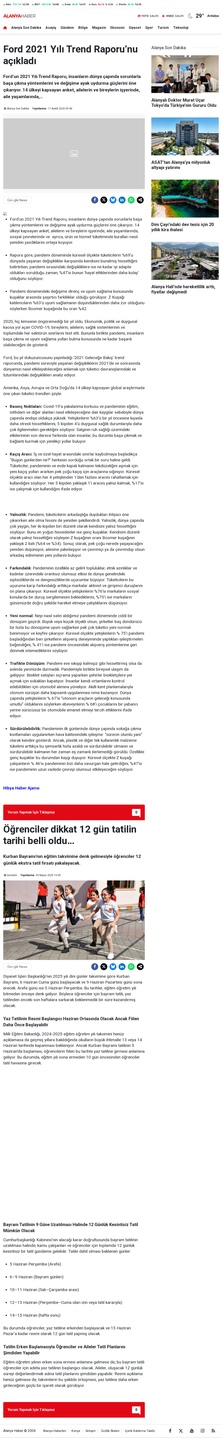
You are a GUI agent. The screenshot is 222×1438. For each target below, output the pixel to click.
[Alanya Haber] (19, 16)
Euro (94, 4)
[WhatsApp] (131, 200)
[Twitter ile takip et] (180, 1431)
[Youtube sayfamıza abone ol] (191, 1431)
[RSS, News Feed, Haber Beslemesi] (213, 1431)
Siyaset (135, 28)
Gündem (67, 28)
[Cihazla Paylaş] (140, 200)
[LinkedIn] (122, 200)
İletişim (91, 1431)
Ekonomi (117, 28)
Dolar (68, 4)
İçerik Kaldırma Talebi (140, 1431)
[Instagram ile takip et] (202, 1431)
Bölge (83, 28)
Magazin (99, 28)
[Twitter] (103, 200)
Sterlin (122, 4)
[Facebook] (94, 200)
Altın (8, 4)
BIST (37, 4)
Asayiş (51, 28)
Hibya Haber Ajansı (21, 788)
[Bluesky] (112, 200)
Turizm (163, 28)
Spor (149, 28)
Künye (76, 1431)
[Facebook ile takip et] (170, 1431)
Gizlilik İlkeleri (110, 1431)
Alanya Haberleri (54, 1431)
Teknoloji (180, 28)
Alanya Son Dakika (26, 28)
